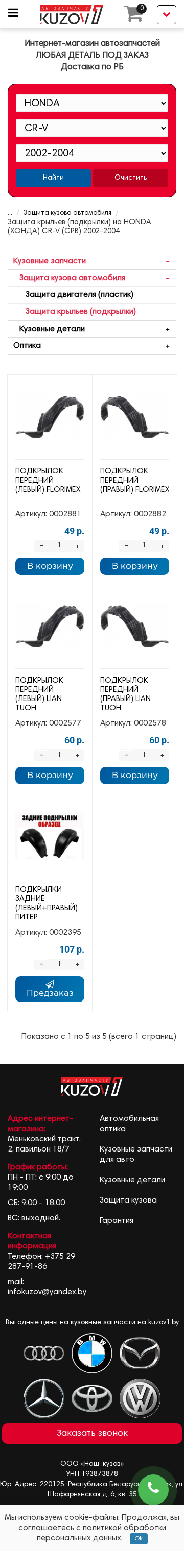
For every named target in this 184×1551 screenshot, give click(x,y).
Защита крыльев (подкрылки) (74, 312)
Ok (139, 1539)
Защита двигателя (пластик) (73, 295)
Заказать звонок (92, 1433)
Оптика (27, 346)
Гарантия (116, 1221)
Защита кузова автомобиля (67, 213)
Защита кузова (128, 1200)
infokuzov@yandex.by (47, 1292)
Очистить (130, 178)
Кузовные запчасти (49, 261)
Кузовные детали (49, 329)
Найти (53, 178)
